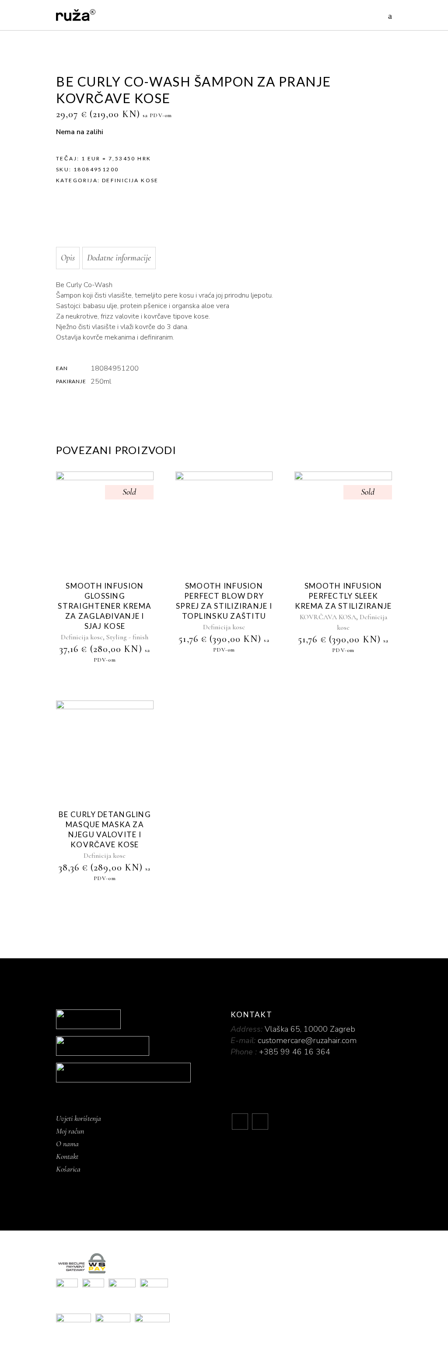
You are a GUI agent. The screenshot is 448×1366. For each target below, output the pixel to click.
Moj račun (70, 1131)
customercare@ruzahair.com (307, 1040)
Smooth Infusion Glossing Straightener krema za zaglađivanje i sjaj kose (104, 606)
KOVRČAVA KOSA (328, 617)
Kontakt (67, 1156)
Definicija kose (130, 180)
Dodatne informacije (119, 258)
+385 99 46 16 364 (294, 1052)
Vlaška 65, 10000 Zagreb (310, 1029)
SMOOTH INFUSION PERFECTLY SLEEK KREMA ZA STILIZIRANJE (343, 595)
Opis (68, 258)
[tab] (68, 258)
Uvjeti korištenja (78, 1118)
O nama (67, 1143)
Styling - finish (127, 637)
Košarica (68, 1169)
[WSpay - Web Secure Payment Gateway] (224, 1263)
